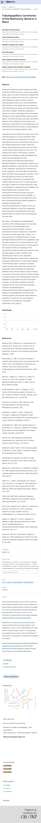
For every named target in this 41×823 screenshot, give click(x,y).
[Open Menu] (2, 2)
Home (4, 7)
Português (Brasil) (9, 667)
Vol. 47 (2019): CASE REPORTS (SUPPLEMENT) (16, 9)
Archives (11, 7)
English (5, 664)
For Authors (7, 788)
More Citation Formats (11, 572)
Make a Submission (11, 676)
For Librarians (7, 791)
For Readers (7, 785)
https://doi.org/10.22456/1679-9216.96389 (21, 77)
